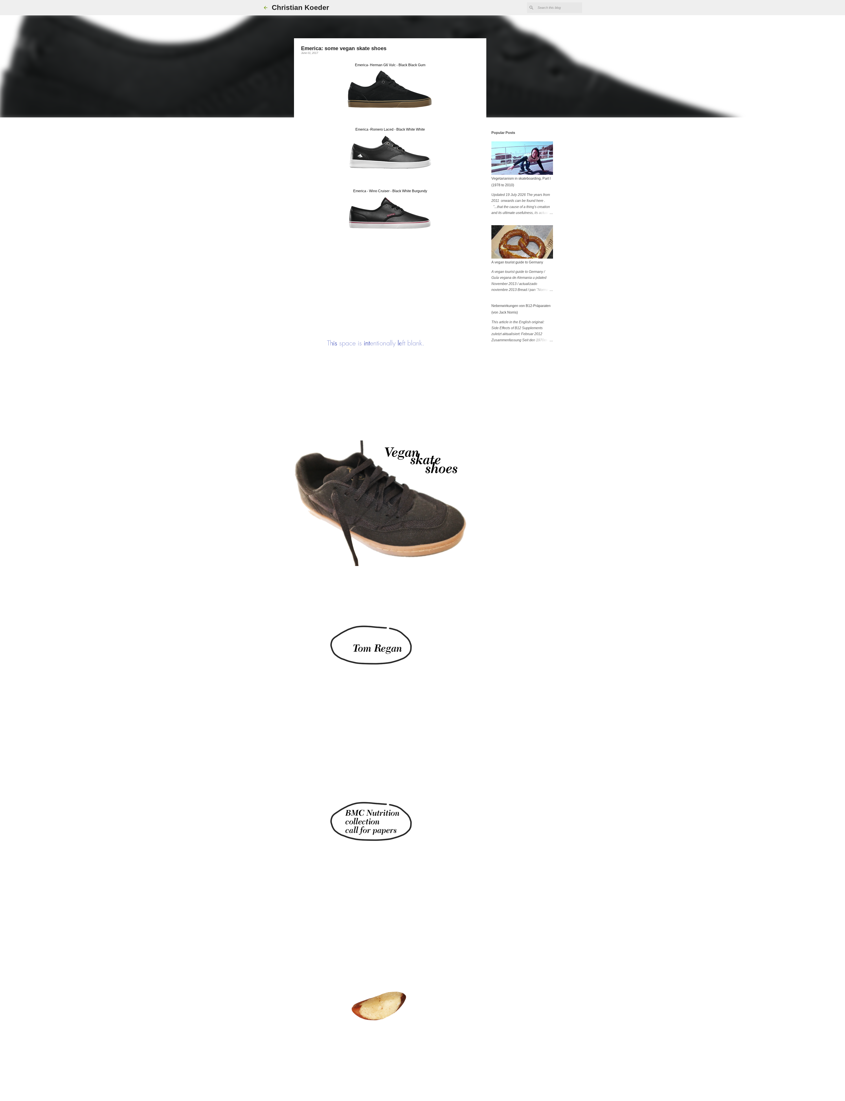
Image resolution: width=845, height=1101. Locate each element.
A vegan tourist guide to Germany (517, 262)
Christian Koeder (300, 7)
